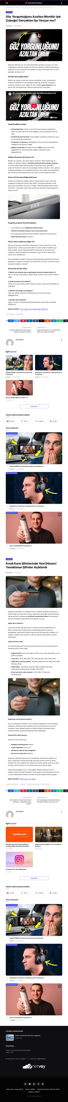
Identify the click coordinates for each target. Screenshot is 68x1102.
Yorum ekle (34, 406)
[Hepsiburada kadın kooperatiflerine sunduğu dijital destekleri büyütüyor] (19, 834)
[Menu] (7, 3)
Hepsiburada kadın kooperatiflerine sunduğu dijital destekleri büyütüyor (17, 845)
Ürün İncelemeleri (12, 433)
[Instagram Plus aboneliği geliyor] (19, 859)
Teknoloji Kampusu (10, 7)
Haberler (9, 559)
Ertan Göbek (12, 548)
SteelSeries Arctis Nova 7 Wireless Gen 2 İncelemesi (48, 373)
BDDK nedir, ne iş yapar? (28, 779)
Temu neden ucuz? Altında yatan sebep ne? (34, 309)
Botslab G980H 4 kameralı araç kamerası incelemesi (19, 373)
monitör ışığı (20, 314)
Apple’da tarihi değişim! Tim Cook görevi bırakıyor (48, 845)
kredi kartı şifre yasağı (33, 784)
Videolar (18, 7)
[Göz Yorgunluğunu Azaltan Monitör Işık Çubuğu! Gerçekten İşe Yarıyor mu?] (34, 45)
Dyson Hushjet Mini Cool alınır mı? (17, 397)
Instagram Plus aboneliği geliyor (16, 869)
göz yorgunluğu (11, 314)
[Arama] (61, 3)
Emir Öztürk (9, 25)
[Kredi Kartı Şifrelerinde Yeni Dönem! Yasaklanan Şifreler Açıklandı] (34, 592)
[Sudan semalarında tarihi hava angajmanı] (10, 1037)
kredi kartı (22, 784)
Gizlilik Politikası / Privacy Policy (48, 1089)
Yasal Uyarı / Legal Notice (14, 1089)
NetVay (28, 1059)
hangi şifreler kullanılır (12, 784)
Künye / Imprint (30, 1089)
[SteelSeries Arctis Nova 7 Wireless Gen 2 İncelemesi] (48, 362)
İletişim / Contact (34, 1092)
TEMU (10, 302)
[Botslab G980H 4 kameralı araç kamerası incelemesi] (19, 362)
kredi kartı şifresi (45, 784)
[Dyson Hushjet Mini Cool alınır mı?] (19, 387)
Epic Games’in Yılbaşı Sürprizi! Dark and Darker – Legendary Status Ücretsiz (20, 801)
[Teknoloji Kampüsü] (34, 3)
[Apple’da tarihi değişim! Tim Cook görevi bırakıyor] (48, 834)
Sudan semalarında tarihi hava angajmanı (27, 1035)
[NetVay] (34, 1066)
